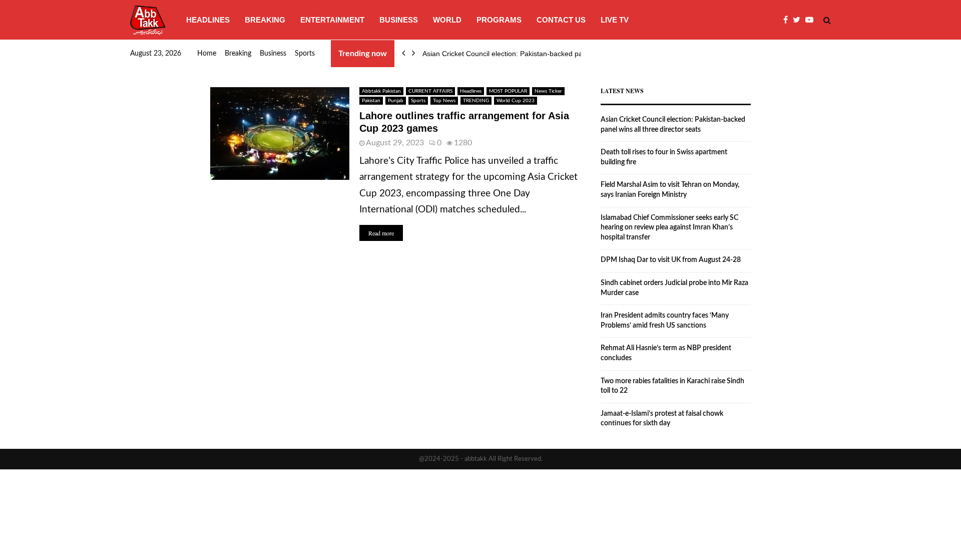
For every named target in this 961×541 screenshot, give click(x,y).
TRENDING (476, 100)
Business (398, 20)
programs (499, 20)
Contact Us (561, 20)
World (447, 20)
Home (206, 53)
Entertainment (332, 20)
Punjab (395, 100)
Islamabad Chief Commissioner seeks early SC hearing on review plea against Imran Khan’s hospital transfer (669, 227)
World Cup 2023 (516, 100)
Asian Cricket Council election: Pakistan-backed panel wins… (518, 54)
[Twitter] (799, 20)
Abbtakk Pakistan (381, 91)
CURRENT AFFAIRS (430, 91)
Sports (305, 53)
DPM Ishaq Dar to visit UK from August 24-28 (671, 259)
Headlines (208, 20)
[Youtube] (811, 20)
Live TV (615, 20)
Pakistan (371, 100)
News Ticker (548, 91)
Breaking (265, 20)
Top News (444, 100)
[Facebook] (788, 20)
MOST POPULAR (508, 91)
